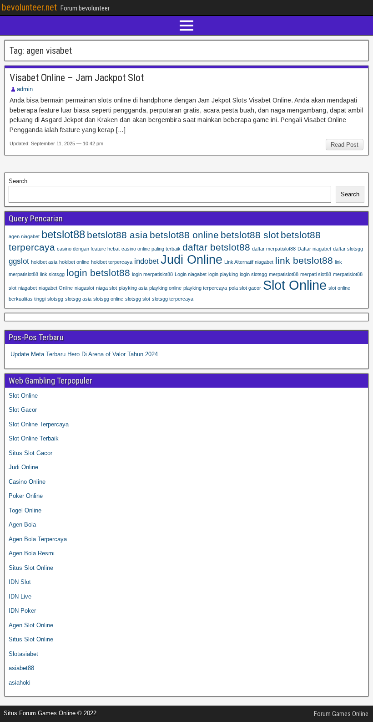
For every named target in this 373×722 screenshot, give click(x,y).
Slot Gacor (23, 409)
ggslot (19, 261)
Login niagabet (191, 274)
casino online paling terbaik (151, 248)
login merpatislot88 (152, 274)
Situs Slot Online (31, 567)
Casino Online (27, 481)
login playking (223, 274)
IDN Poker (22, 610)
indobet (146, 261)
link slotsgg (52, 274)
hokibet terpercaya (111, 262)
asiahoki (19, 682)
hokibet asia (44, 262)
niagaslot (84, 288)
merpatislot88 (283, 274)
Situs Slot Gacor (30, 453)
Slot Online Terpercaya (39, 424)
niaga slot (106, 288)
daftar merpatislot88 (274, 248)
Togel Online (25, 510)
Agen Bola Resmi (32, 553)
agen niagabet (24, 236)
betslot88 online (184, 235)
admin (25, 89)
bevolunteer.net (29, 7)
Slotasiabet (23, 653)
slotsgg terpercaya (172, 299)
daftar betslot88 (216, 247)
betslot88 (63, 234)
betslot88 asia (117, 235)
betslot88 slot (250, 235)
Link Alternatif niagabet (248, 262)
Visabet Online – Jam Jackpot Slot (77, 77)
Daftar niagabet (314, 248)
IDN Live (20, 596)
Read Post (344, 144)
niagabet (27, 288)
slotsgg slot (137, 299)
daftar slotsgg (348, 248)
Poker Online (26, 495)
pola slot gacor (245, 288)
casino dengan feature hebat (88, 248)
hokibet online (74, 262)
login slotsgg (253, 274)
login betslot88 (98, 272)
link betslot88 (304, 260)
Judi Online (191, 259)
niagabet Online (56, 288)
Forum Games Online (341, 714)
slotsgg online (108, 299)
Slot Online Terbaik (34, 438)
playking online (165, 288)
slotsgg (55, 299)
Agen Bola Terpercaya (38, 539)
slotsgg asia (78, 299)
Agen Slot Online (31, 625)
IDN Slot (20, 582)
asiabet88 (21, 668)
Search (18, 181)
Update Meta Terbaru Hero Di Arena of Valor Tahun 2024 (84, 354)
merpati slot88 (315, 274)
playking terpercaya (205, 288)
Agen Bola (22, 524)
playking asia (133, 288)
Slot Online (295, 284)
